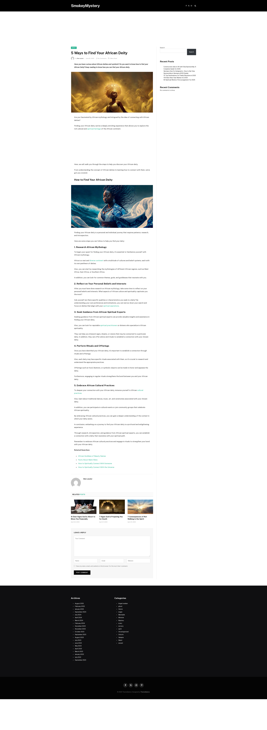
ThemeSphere (145, 692)
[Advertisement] (133, 31)
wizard (120, 643)
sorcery (120, 626)
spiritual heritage (94, 129)
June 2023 (78, 643)
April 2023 (78, 649)
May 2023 (78, 646)
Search (162, 48)
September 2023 (80, 634)
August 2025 (79, 603)
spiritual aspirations (111, 306)
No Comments (102, 58)
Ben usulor (80, 58)
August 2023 (79, 637)
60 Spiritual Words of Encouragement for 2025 (179, 80)
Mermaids (121, 615)
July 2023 (78, 640)
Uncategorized (123, 632)
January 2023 (79, 654)
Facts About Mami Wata (87, 460)
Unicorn (121, 634)
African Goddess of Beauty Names (92, 456)
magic (120, 612)
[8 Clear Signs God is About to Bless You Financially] (83, 507)
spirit (74, 47)
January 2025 (79, 609)
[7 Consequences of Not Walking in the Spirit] (140, 507)
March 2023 (79, 651)
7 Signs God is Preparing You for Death (111, 518)
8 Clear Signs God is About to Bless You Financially (83, 518)
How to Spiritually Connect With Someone (95, 463)
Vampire (121, 637)
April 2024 (78, 617)
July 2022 (78, 657)
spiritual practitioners (108, 325)
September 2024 (80, 612)
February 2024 (80, 623)
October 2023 (79, 632)
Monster (121, 617)
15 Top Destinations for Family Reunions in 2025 (180, 75)
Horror (120, 609)
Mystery (121, 620)
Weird (120, 640)
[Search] (195, 5)
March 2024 (79, 620)
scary (120, 623)
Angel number (123, 603)
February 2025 (80, 606)
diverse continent (96, 260)
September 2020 (80, 660)
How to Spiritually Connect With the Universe (96, 467)
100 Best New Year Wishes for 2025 (176, 78)
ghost (120, 606)
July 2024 (78, 615)
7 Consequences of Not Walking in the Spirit (137, 518)
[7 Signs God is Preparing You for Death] (112, 507)
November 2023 (80, 629)
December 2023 (80, 626)
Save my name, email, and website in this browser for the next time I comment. (102, 566)
